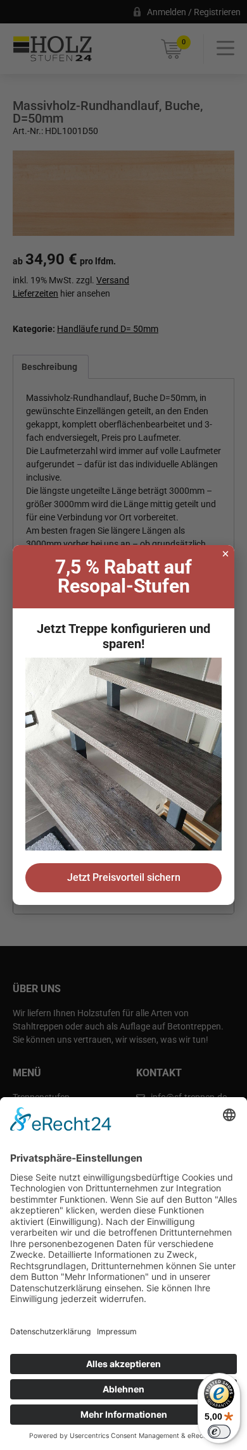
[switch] (219, 1432)
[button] (225, 554)
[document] (123, 725)
